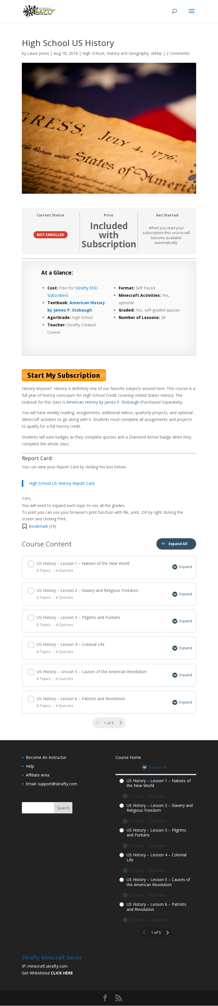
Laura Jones (38, 53)
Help (30, 766)
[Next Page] (120, 722)
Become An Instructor (46, 757)
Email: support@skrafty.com (51, 783)
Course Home (128, 757)
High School (93, 53)
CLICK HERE (62, 973)
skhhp (156, 53)
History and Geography (127, 53)
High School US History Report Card (62, 483)
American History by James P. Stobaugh (102, 402)
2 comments (178, 53)
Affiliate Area (37, 775)
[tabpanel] (109, 394)
